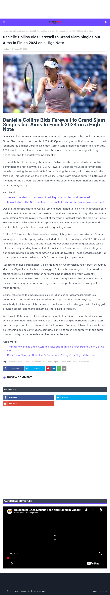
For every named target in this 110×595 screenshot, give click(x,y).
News (50, 362)
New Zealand (23, 362)
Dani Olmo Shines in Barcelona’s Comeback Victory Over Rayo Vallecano (51, 355)
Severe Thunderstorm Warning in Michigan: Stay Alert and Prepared (48, 197)
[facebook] (28, 397)
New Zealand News (38, 362)
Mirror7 (7, 49)
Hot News (13, 362)
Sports (56, 362)
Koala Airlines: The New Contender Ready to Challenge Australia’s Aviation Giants (56, 202)
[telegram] (81, 403)
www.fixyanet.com (21, 591)
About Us (103, 591)
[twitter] (81, 397)
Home (5, 31)
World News (14, 31)
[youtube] (28, 403)
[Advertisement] (55, 9)
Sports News (66, 362)
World (75, 362)
